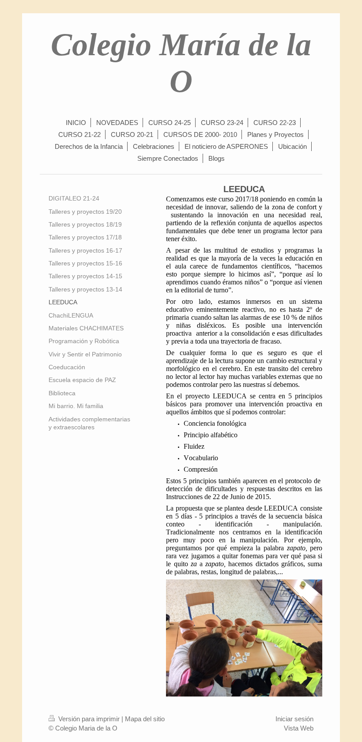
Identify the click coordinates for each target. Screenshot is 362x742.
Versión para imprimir (89, 719)
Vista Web (298, 728)
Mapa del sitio (145, 719)
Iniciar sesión (294, 719)
